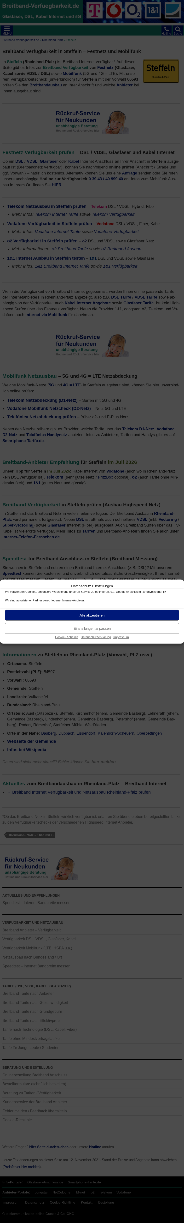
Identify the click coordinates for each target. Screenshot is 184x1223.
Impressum (121, 637)
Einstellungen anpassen (92, 628)
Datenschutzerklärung (96, 637)
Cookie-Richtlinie (66, 637)
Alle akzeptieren (92, 615)
